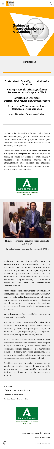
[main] (27, 62)
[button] (3, 3)
